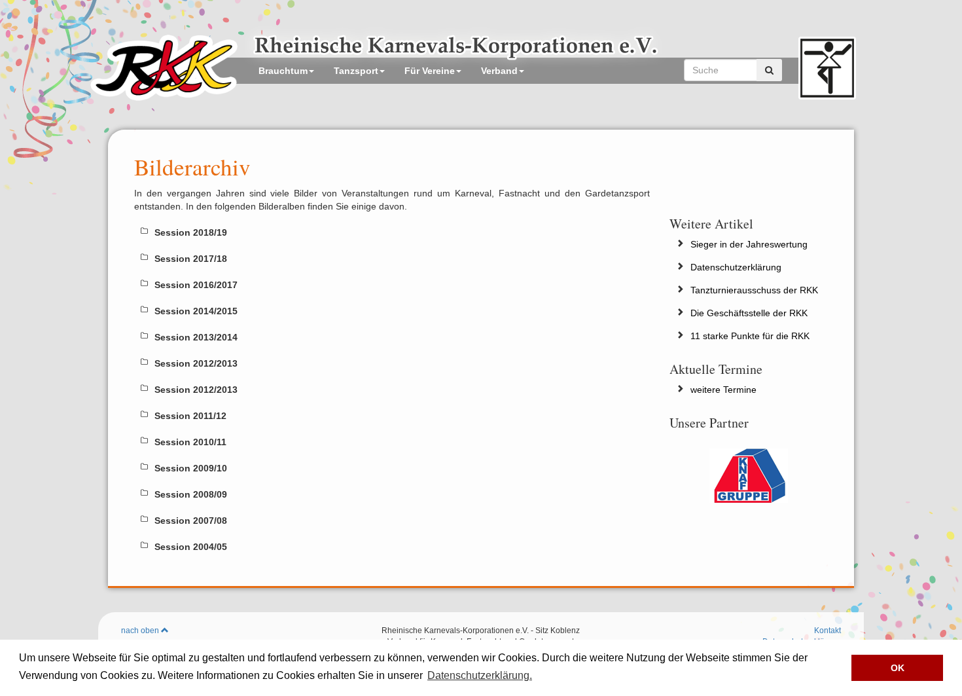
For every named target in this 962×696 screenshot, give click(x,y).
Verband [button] (499, 70)
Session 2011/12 (190, 416)
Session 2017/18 (190, 258)
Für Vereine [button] (429, 70)
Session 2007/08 (190, 520)
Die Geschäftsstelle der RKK (749, 313)
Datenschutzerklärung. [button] (479, 675)
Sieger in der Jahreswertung (749, 244)
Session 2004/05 (190, 546)
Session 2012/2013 (196, 363)
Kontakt (827, 630)
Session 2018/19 (190, 232)
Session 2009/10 (190, 468)
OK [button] (897, 668)
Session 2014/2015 (196, 311)
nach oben (141, 630)
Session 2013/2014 (196, 337)
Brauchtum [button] (283, 70)
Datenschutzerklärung (735, 267)
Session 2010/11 (190, 442)
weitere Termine (723, 389)
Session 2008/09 (190, 494)
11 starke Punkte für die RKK (750, 336)
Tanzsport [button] (356, 70)
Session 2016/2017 (196, 285)
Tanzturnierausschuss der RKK (754, 290)
